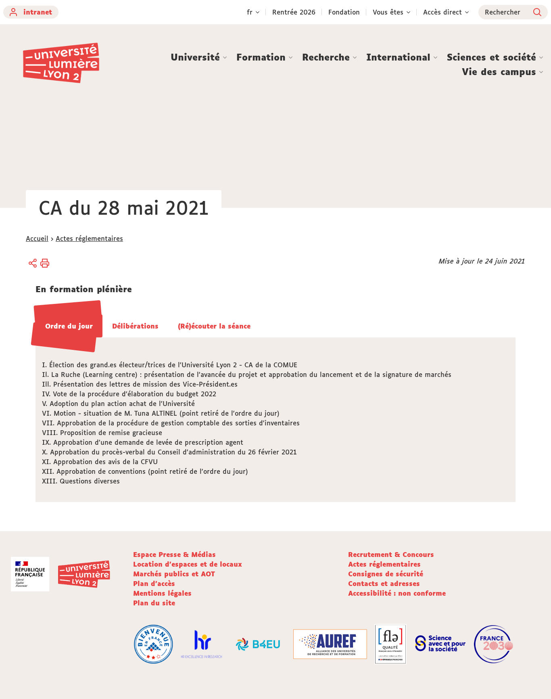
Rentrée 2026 (293, 12)
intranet (37, 12)
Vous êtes (388, 12)
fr (250, 12)
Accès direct (442, 12)
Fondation (344, 12)
